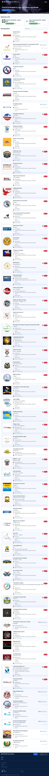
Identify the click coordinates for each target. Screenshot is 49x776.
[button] (2, 1)
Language (3, 770)
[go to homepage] (11, 1)
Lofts (2, 759)
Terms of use (3, 762)
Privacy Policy (4, 766)
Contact (2, 764)
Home (2, 757)
